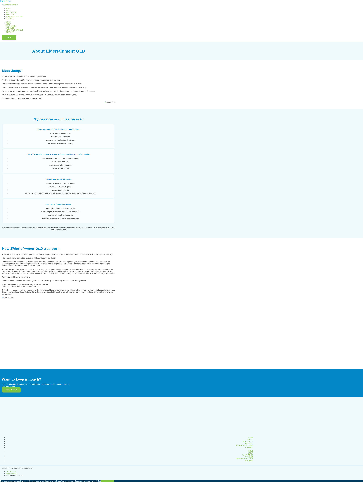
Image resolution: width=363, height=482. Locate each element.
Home (8, 8)
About (8, 10)
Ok (102, 481)
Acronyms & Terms (14, 16)
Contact (10, 18)
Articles (10, 14)
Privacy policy (108, 481)
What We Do (11, 12)
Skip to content (5, 1)
